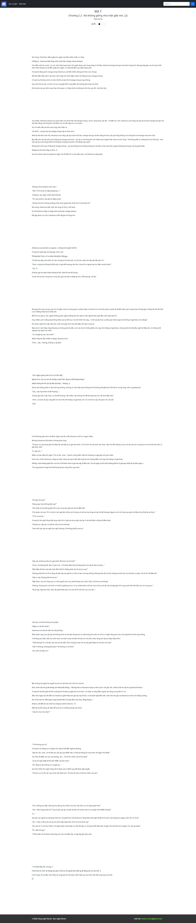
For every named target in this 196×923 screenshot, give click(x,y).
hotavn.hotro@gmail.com (151, 919)
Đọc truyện (13, 4)
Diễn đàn (22, 4)
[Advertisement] (93, 41)
